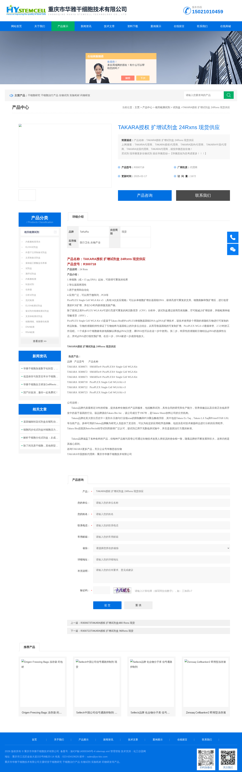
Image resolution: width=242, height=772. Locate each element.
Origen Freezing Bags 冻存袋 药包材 (43, 712)
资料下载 (132, 26)
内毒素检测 (31, 279)
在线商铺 (225, 26)
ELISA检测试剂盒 (34, 305)
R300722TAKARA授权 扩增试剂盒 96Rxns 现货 (107, 630)
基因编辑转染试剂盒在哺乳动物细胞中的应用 (41, 421)
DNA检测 (30, 327)
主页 (137, 107)
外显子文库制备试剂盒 (36, 252)
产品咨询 (145, 195)
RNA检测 (30, 332)
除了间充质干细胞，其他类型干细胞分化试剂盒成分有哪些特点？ (41, 445)
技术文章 (109, 26)
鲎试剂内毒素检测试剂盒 (37, 311)
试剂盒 (176, 107)
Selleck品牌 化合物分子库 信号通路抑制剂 (153, 712)
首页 (34, 739)
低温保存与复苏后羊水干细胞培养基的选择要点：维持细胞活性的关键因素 (41, 376)
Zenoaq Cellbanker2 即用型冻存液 (206, 712)
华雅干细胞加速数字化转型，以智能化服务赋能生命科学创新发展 (41, 368)
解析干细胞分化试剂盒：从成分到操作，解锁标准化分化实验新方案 (41, 437)
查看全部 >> (39, 341)
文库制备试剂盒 (33, 258)
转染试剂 (30, 284)
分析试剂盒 (31, 295)
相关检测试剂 (162, 107)
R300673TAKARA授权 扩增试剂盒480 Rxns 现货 (108, 622)
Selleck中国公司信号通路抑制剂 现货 (98, 712)
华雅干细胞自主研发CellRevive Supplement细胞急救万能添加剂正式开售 (41, 384)
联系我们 (202, 26)
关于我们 (39, 26)
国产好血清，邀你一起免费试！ (40, 392)
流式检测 (30, 300)
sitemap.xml (103, 751)
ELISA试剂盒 (32, 247)
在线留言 (179, 26)
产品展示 (63, 26)
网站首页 (16, 26)
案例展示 (156, 26)
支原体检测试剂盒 (34, 316)
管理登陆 (115, 751)
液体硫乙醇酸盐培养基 (36, 263)
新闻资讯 (86, 26)
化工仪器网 (139, 751)
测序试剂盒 (31, 273)
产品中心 (147, 107)
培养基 (29, 289)
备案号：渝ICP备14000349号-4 (77, 751)
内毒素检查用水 (33, 242)
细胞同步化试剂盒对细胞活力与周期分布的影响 (41, 429)
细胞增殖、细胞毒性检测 (37, 321)
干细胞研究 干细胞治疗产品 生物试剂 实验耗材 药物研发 (59, 95)
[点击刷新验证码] (122, 590)
